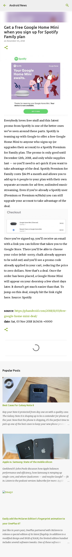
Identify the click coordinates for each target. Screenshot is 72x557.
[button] (6, 47)
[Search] (67, 5)
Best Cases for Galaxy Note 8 (18, 405)
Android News (18, 5)
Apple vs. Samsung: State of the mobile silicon (27, 462)
